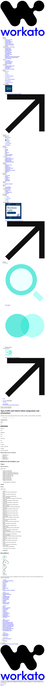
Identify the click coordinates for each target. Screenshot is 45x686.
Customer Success (6, 612)
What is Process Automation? (8, 624)
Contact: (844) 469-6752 (37, 680)
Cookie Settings (13, 680)
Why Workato (5, 581)
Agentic (4, 595)
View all (4, 146)
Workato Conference (6, 607)
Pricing (4, 583)
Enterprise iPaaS (6, 593)
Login (4, 398)
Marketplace (5, 617)
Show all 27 (5, 550)
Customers (5, 584)
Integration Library (6, 616)
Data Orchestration (6, 597)
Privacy (8, 680)
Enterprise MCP (6, 603)
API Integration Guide (7, 627)
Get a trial (4, 400)
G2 (3, 639)
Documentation (5, 608)
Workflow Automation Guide (8, 625)
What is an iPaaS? (6, 620)
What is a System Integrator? (8, 626)
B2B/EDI (4, 600)
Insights (4, 601)
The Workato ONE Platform (8, 580)
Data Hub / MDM (6, 602)
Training (4, 610)
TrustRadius (5, 640)
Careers (4, 587)
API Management (6, 596)
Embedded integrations (7, 594)
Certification (5, 611)
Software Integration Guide (8, 623)
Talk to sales (9, 400)
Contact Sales (5, 633)
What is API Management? (8, 622)
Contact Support (6, 634)
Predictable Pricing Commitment (9, 590)
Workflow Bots (5, 598)
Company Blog (5, 613)
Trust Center (5, 609)
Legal (24, 680)
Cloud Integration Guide (7, 630)
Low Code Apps (6, 599)
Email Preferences (19, 680)
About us (4, 582)
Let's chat (4, 401)
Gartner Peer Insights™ (7, 638)
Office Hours (5, 635)
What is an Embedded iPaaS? (8, 628)
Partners (4, 585)
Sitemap (31, 680)
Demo (4, 606)
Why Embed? (5, 621)
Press (4, 589)
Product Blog (5, 615)
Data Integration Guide (7, 629)
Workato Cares (5, 588)
